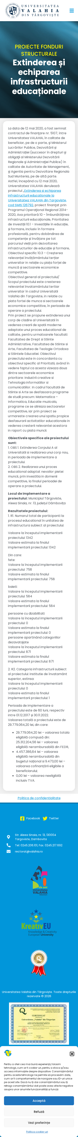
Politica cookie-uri (37, 1131)
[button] (72, 1054)
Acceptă (39, 1101)
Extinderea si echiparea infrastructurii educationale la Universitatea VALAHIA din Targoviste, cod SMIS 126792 (37, 197)
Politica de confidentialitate (39, 798)
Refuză (39, 1112)
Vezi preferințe (39, 1123)
